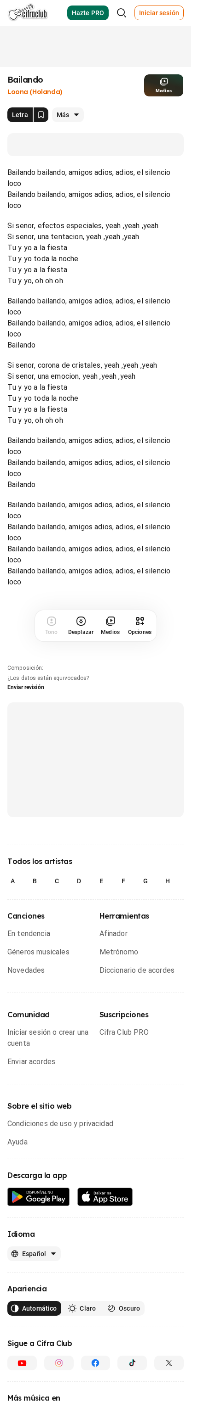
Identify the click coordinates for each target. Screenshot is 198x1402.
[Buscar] (121, 13)
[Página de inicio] (27, 13)
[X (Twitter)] (169, 1363)
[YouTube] (22, 1363)
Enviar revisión (25, 687)
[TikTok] (132, 1363)
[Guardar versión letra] (41, 114)
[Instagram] (59, 1363)
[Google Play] (38, 1197)
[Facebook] (96, 1363)
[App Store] (105, 1197)
